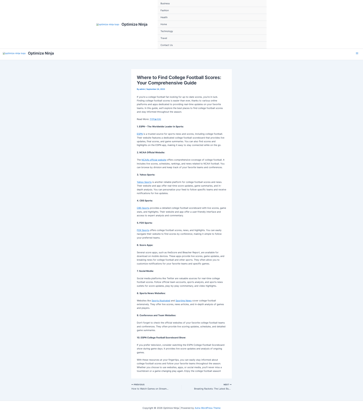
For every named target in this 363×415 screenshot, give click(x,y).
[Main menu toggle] (357, 53)
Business (165, 3)
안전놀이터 (155, 119)
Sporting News (184, 300)
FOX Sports (143, 230)
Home (164, 24)
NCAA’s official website (154, 159)
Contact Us (167, 45)
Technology (167, 31)
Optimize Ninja (134, 24)
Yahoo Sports (144, 182)
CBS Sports (143, 208)
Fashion (165, 10)
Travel (164, 38)
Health (164, 17)
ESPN (140, 133)
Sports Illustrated (161, 300)
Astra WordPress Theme (207, 408)
